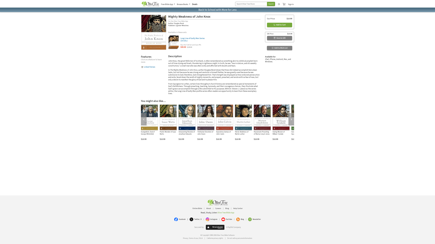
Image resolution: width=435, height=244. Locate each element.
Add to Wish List (281, 48)
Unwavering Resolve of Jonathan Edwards (187, 133)
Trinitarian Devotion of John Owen (205, 133)
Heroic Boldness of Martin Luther (241, 133)
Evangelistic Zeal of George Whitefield (148, 133)
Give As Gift (281, 38)
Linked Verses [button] (149, 67)
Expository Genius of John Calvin (223, 133)
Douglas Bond (179, 23)
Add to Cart (281, 24)
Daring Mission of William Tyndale (279, 133)
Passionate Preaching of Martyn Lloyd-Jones (262, 133)
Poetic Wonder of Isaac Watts (168, 133)
